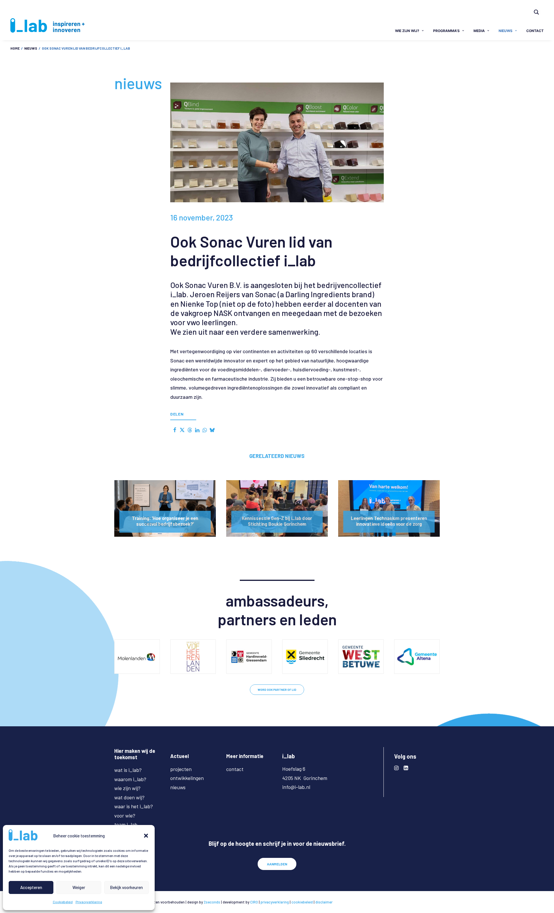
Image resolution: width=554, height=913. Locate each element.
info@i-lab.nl (296, 787)
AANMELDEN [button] (277, 864)
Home (15, 48)
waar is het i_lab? (133, 806)
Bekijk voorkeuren (126, 887)
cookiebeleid (302, 902)
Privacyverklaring (89, 902)
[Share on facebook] (174, 429)
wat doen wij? (129, 797)
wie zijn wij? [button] (407, 31)
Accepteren (31, 887)
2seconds (212, 902)
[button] (146, 836)
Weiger (78, 887)
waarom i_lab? (130, 779)
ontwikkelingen (187, 778)
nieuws (505, 31)
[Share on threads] (189, 429)
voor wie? (124, 815)
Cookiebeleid (63, 902)
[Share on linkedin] (197, 429)
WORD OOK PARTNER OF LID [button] (277, 689)
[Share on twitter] (182, 429)
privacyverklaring (275, 902)
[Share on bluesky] (212, 429)
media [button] (479, 31)
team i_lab (125, 824)
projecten (181, 769)
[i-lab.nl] (47, 25)
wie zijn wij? (127, 788)
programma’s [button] (446, 31)
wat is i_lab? (128, 770)
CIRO (254, 902)
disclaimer (324, 902)
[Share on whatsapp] (204, 429)
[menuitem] (539, 8)
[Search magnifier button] (536, 12)
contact (535, 31)
